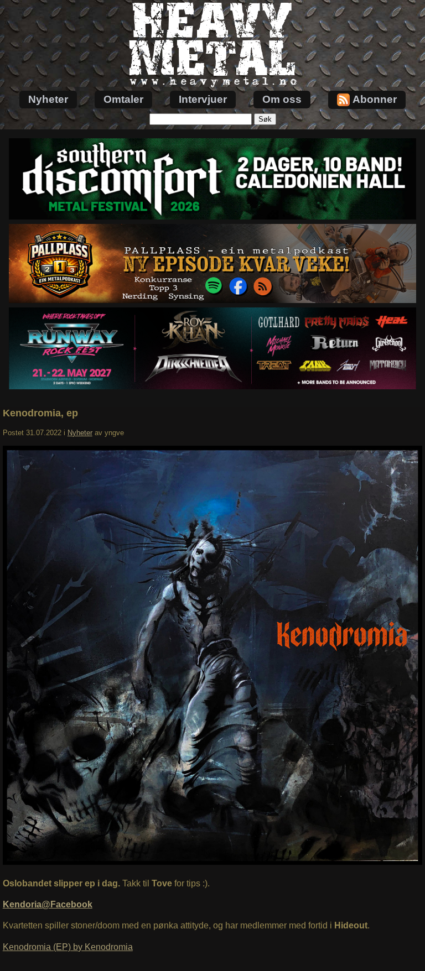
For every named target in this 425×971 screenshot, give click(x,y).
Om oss (282, 99)
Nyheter (48, 99)
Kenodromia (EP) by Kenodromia (68, 947)
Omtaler (123, 99)
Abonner (375, 99)
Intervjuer (203, 99)
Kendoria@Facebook (47, 904)
